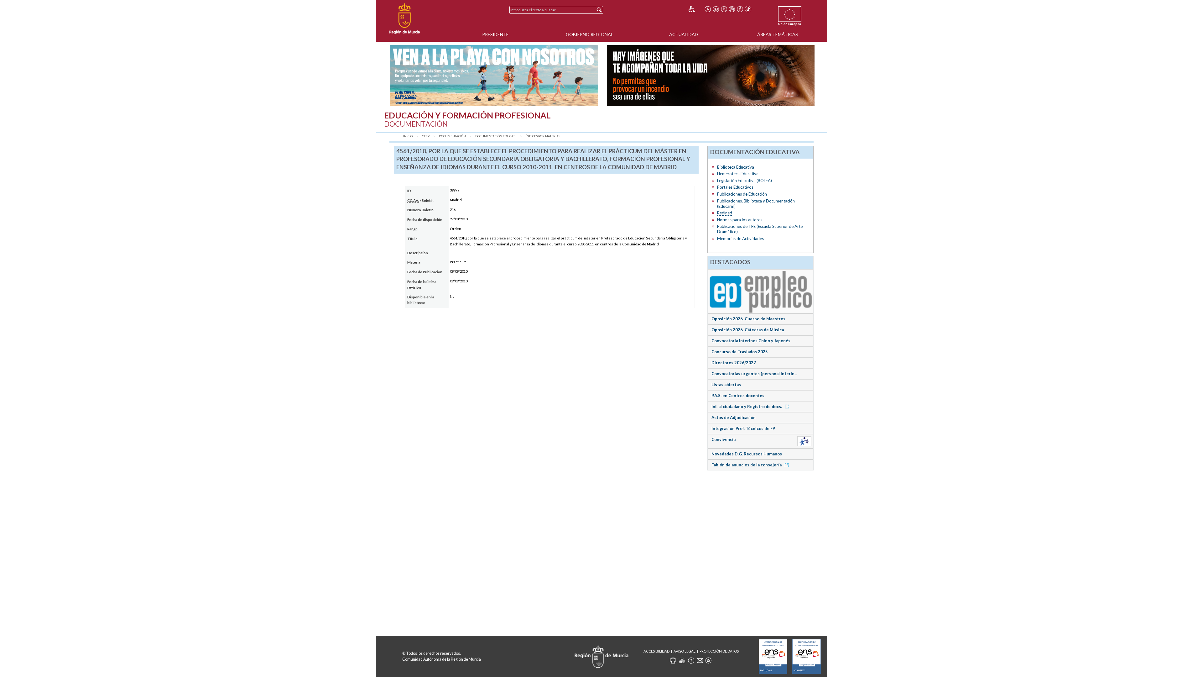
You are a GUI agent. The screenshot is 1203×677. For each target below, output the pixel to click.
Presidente (495, 34)
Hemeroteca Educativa (737, 173)
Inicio (408, 136)
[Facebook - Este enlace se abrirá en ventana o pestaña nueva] (740, 9)
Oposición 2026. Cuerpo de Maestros (748, 318)
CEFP (426, 136)
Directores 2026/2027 (733, 362)
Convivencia (723, 439)
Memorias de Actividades (740, 238)
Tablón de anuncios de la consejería (747, 464)
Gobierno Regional (589, 34)
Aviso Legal (684, 651)
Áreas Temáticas (777, 34)
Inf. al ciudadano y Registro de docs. (747, 406)
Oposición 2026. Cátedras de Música (747, 329)
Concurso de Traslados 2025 (739, 351)
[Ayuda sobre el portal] (691, 660)
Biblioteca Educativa (735, 167)
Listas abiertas (726, 384)
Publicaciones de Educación (742, 194)
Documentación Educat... (495, 136)
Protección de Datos (719, 651)
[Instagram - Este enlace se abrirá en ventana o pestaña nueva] (732, 9)
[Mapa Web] (682, 660)
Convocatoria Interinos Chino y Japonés (750, 340)
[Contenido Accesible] (696, 9)
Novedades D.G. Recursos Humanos (746, 453)
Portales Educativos (735, 187)
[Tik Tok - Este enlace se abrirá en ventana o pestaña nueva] (748, 9)
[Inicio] (404, 18)
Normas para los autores (739, 219)
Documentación (452, 136)
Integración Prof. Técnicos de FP (743, 428)
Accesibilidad (656, 651)
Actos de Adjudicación (733, 417)
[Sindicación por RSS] (708, 660)
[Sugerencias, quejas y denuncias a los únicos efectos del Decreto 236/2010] (700, 660)
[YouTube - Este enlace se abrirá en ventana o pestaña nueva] (716, 9)
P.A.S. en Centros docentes (737, 395)
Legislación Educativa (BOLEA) (744, 180)
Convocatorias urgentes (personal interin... (754, 373)
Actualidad (683, 34)
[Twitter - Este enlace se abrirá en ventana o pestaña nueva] (724, 9)
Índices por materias (543, 136)
